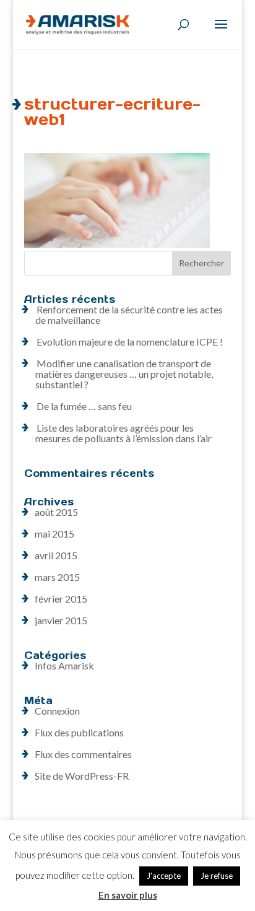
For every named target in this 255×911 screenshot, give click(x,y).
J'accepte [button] (164, 876)
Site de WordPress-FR (82, 776)
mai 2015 (54, 533)
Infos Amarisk (64, 665)
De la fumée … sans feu (84, 406)
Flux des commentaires (83, 754)
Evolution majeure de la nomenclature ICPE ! (130, 341)
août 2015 (56, 512)
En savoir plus (127, 894)
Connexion (57, 711)
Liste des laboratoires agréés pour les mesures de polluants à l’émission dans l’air (123, 433)
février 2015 (61, 598)
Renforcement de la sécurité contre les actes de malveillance (129, 314)
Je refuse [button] (217, 876)
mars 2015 (57, 577)
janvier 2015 (61, 620)
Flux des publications (79, 732)
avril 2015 (56, 555)
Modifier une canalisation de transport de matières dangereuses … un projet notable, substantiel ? (124, 373)
